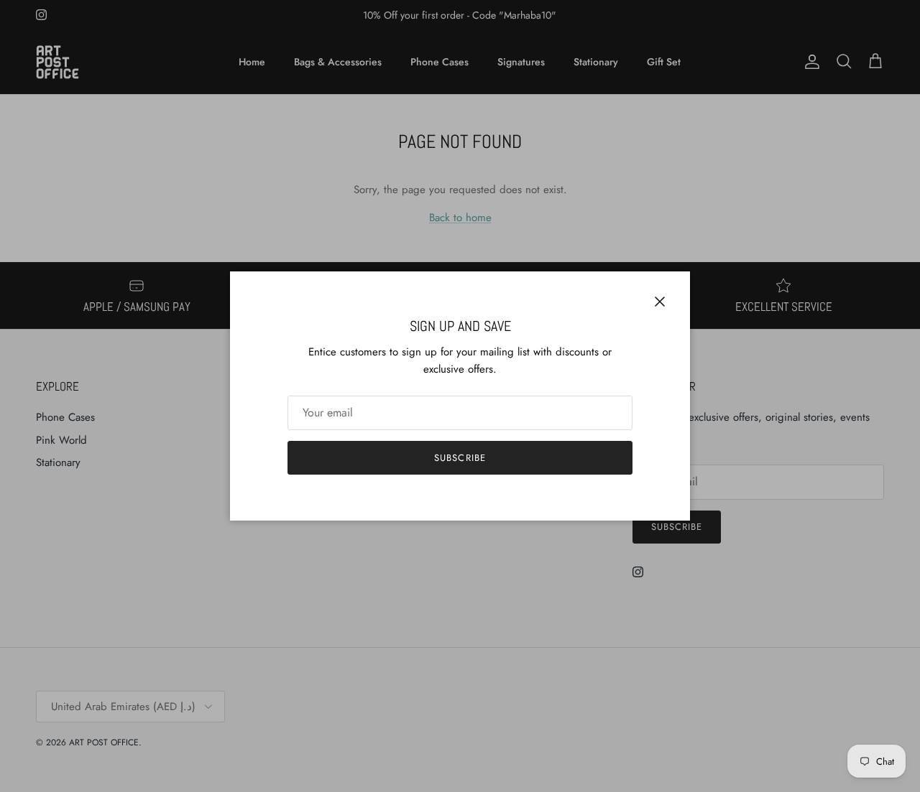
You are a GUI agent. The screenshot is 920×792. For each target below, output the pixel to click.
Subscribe (459, 458)
